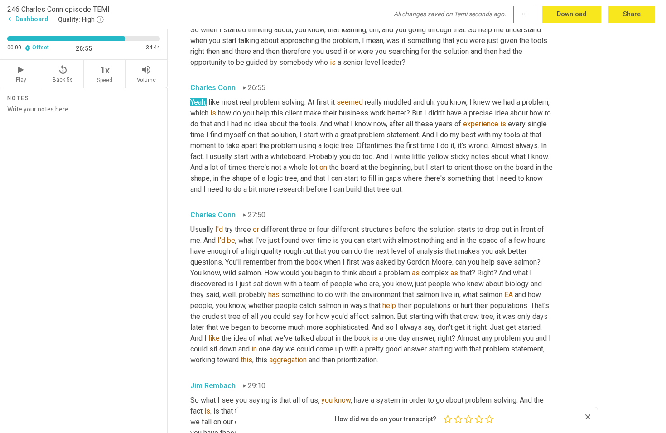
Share (632, 14)
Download (572, 14)
